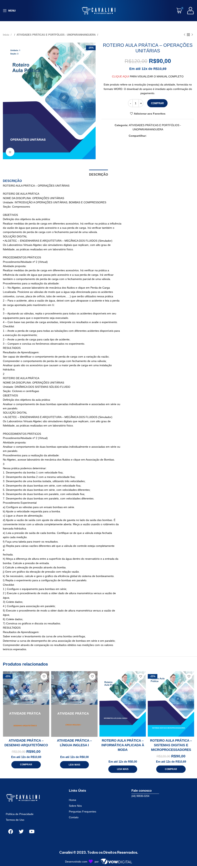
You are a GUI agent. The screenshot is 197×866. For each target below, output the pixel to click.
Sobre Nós (75, 805)
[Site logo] (98, 10)
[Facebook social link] (149, 136)
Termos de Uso (15, 819)
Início (6, 34)
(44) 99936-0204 (140, 796)
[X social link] (153, 136)
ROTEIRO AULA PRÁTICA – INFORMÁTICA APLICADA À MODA (122, 745)
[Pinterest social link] (157, 136)
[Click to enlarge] (10, 152)
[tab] (98, 174)
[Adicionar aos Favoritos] (44, 676)
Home (72, 800)
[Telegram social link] (165, 136)
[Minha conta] (190, 10)
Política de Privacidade (19, 814)
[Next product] (192, 35)
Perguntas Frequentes (82, 811)
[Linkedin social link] (161, 136)
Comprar (157, 103)
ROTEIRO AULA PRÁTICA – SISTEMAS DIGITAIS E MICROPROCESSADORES (171, 745)
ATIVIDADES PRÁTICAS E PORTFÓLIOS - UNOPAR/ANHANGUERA (56, 34)
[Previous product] (184, 35)
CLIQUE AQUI (120, 76)
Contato (73, 817)
